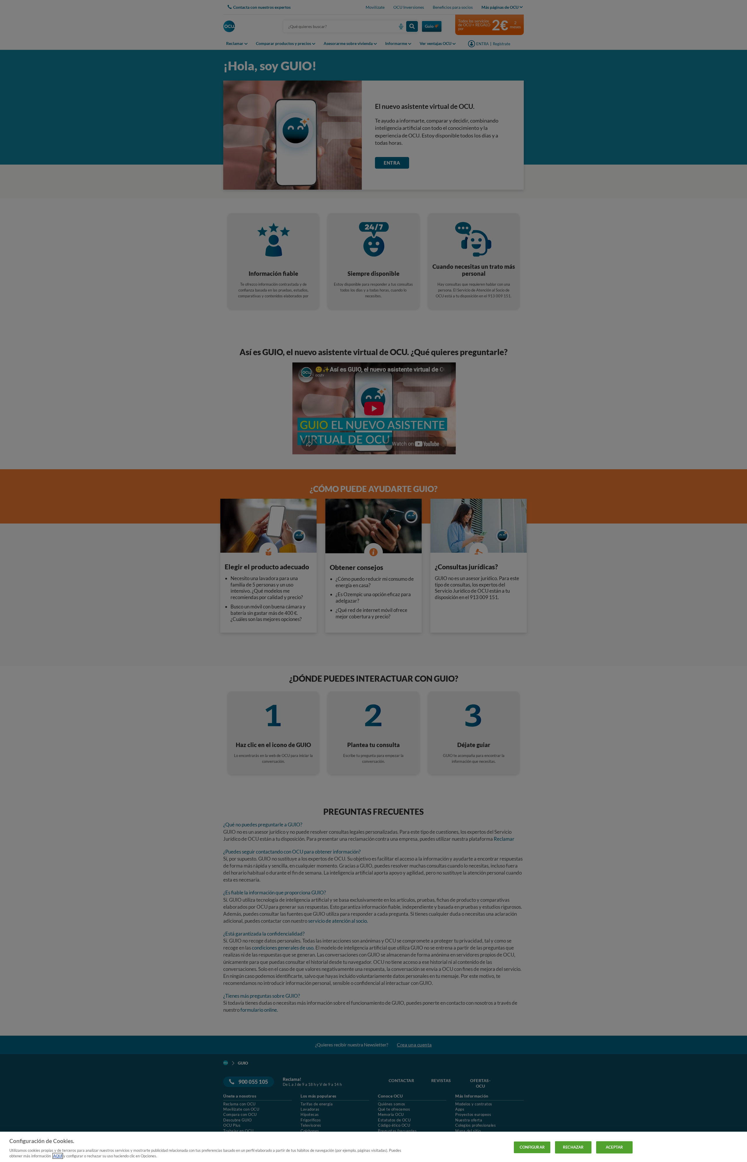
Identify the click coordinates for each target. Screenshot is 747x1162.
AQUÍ (57, 1156)
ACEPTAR (614, 1147)
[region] (373, 1147)
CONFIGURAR (532, 1147)
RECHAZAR (573, 1147)
